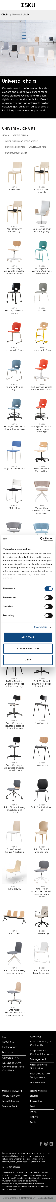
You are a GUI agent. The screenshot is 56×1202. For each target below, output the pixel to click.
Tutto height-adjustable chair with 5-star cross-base (14, 1012)
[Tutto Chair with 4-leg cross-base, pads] (14, 953)
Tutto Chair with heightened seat (41, 972)
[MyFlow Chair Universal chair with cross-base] (41, 491)
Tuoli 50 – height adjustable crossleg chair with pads (42, 684)
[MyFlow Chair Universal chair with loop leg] (41, 533)
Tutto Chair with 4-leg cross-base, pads (14, 972)
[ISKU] (28, 5)
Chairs (5, 15)
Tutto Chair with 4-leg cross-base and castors (14, 810)
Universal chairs (37, 147)
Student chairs (20, 135)
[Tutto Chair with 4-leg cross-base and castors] (14, 790)
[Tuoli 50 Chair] (41, 706)
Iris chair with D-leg (41, 350)
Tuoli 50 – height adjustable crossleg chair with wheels (14, 726)
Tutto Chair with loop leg (41, 809)
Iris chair (42, 311)
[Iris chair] (41, 293)
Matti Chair (14, 508)
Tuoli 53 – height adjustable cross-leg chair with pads (14, 768)
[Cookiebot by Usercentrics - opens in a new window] (40, 539)
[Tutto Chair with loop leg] (41, 790)
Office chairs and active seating (21, 141)
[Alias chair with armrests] (41, 172)
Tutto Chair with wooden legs (42, 851)
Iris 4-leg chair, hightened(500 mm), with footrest (41, 271)
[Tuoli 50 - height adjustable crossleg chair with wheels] (14, 706)
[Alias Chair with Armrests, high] (14, 212)
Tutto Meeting (42, 934)
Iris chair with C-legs (14, 350)
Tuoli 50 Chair (41, 724)
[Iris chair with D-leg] (41, 333)
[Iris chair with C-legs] (14, 333)
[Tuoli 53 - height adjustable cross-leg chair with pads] (14, 748)
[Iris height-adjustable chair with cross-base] (41, 370)
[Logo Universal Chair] (14, 451)
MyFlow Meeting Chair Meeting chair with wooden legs (14, 684)
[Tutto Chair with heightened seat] (41, 953)
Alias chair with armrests (41, 191)
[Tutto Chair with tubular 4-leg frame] (14, 832)
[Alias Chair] (14, 172)
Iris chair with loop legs (14, 388)
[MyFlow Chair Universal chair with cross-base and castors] (14, 533)
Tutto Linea (14, 934)
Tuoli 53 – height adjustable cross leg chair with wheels (14, 271)
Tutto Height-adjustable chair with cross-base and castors (41, 893)
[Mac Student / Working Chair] (41, 451)
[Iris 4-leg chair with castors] (14, 293)
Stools (5, 135)
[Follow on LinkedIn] (51, 1144)
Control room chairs (16, 153)
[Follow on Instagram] (46, 1144)
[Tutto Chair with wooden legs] (41, 832)
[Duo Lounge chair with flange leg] (41, 212)
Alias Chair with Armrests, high (14, 230)
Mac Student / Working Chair (41, 470)
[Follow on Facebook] (41, 1144)
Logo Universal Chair (14, 469)
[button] (4, 5)
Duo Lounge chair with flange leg (42, 230)
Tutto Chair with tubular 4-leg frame (14, 851)
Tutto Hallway (14, 889)
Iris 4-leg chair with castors (14, 312)
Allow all (27, 637)
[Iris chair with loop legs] (14, 370)
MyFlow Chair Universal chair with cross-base (41, 510)
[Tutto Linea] (14, 916)
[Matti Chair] (14, 491)
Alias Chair (14, 190)
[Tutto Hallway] (14, 872)
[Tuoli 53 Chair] (41, 748)
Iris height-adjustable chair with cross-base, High (41, 429)
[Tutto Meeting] (41, 916)
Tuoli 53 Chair (41, 766)
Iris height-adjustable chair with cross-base (41, 388)
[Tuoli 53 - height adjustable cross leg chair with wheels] (14, 251)
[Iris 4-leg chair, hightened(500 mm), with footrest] (41, 251)
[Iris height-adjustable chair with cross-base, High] (41, 409)
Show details (40, 627)
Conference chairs (15, 147)
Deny (28, 659)
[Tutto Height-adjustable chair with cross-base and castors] (41, 872)
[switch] (49, 597)
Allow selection (28, 648)
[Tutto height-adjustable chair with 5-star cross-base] (14, 993)
